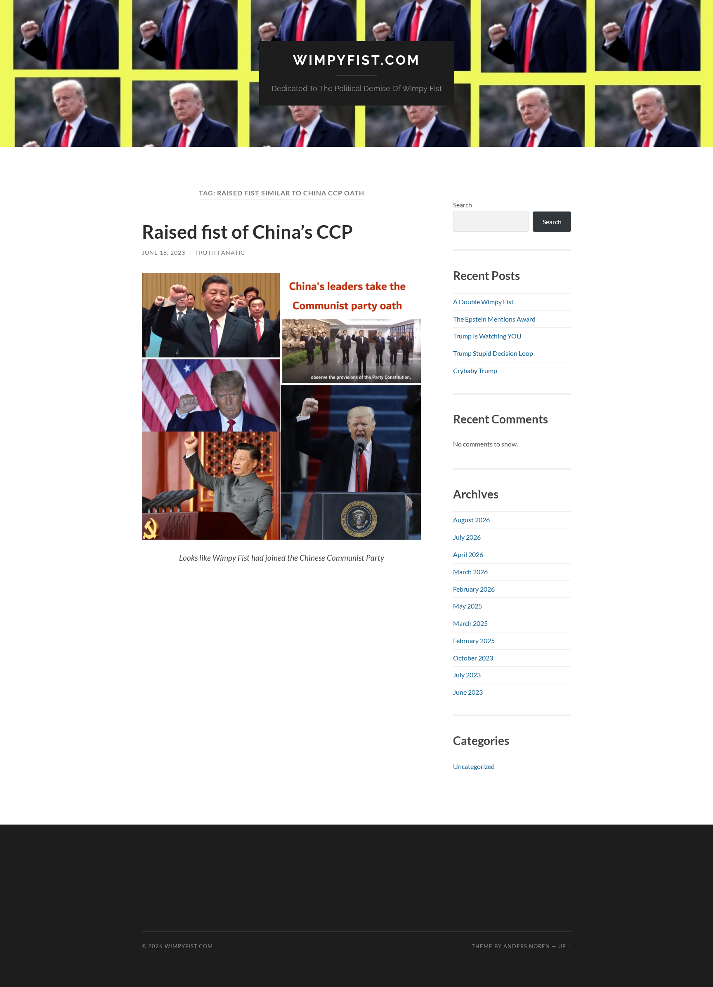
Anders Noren (526, 946)
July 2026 (467, 537)
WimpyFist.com (356, 60)
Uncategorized (474, 766)
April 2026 (468, 554)
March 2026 (470, 572)
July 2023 (467, 675)
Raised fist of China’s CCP (247, 232)
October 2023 (473, 658)
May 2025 (467, 606)
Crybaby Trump (475, 370)
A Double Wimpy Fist (483, 302)
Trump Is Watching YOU (487, 336)
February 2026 (474, 589)
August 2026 (471, 520)
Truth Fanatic (220, 252)
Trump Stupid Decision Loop (493, 353)
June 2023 (468, 692)
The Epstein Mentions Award (494, 319)
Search (462, 205)
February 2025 (474, 640)
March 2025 (470, 623)
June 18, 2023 (163, 252)
